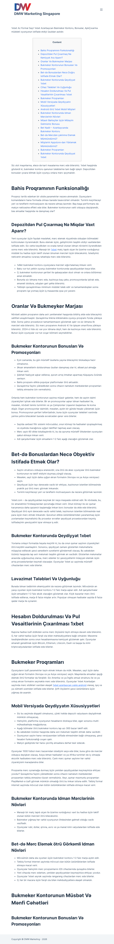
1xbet (54, 249)
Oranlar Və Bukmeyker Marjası (56, 61)
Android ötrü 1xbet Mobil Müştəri (58, 109)
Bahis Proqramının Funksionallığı (57, 50)
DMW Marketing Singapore (37, 14)
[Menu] (101, 9)
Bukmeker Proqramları (52, 98)
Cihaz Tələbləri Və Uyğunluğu (56, 87)
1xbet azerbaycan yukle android (69, 685)
